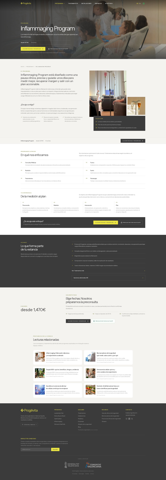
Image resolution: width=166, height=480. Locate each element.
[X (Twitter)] (132, 419)
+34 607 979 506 (130, 415)
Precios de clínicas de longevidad (111, 418)
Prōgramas (59, 3)
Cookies (87, 473)
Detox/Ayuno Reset (59, 416)
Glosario (104, 421)
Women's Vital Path (59, 424)
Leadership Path (58, 413)
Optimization (58, 418)
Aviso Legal (81, 473)
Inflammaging (58, 421)
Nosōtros (109, 3)
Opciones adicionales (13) (108, 278)
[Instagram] (126, 419)
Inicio (22, 66)
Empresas (98, 3)
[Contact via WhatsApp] (143, 3)
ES (137, 3)
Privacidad (74, 473)
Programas (30, 66)
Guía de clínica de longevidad (110, 413)
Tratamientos (73, 3)
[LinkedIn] (129, 419)
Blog (79, 427)
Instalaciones (86, 3)
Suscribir (55, 449)
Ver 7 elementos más (108, 270)
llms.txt (92, 473)
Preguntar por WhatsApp (59, 48)
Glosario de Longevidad (85, 424)
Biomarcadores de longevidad (110, 416)
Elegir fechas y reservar (32, 48)
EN (140, 3)
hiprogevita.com (131, 413)
